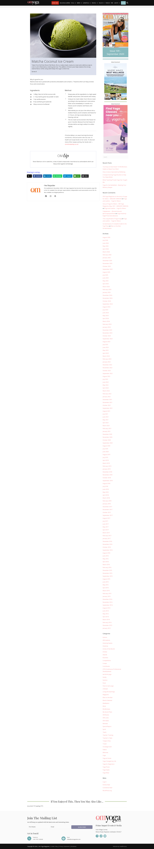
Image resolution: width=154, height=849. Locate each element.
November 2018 (107, 475)
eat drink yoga (107, 674)
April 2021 (106, 423)
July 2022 (105, 379)
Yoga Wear (106, 773)
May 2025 (105, 281)
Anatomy (105, 646)
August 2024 (106, 307)
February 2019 (107, 466)
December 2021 (107, 399)
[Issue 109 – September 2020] (115, 30)
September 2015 (108, 576)
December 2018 (107, 472)
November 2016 (107, 544)
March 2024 (106, 321)
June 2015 (106, 582)
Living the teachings (109, 692)
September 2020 (108, 443)
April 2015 (106, 588)
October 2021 (107, 405)
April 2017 (106, 530)
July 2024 (105, 310)
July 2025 (105, 275)
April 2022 (106, 388)
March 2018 (106, 498)
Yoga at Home (107, 758)
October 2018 (107, 478)
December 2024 (107, 295)
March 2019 (106, 463)
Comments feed (107, 788)
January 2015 (107, 596)
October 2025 (107, 266)
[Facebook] (46, 196)
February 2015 (107, 593)
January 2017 (107, 538)
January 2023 (107, 362)
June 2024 (106, 313)
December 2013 (107, 625)
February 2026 (107, 255)
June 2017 (106, 524)
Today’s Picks (107, 741)
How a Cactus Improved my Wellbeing (114, 172)
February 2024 (107, 324)
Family (104, 677)
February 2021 (107, 428)
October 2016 (107, 547)
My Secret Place (107, 712)
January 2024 (107, 327)
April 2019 (106, 460)
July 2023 (105, 344)
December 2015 (107, 570)
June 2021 (106, 417)
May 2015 (105, 585)
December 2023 (107, 330)
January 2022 (107, 397)
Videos (105, 749)
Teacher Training (108, 735)
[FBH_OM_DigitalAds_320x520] (115, 81)
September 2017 (108, 515)
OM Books (106, 715)
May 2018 (105, 492)
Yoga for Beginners (108, 764)
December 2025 (107, 260)
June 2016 (106, 556)
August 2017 (106, 518)
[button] (81, 827)
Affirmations (106, 640)
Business (105, 657)
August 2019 (106, 454)
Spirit (104, 729)
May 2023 (105, 350)
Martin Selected (107, 700)
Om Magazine (49, 185)
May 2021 (105, 420)
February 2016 (107, 567)
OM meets (106, 721)
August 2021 (106, 411)
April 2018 (106, 495)
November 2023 (107, 333)
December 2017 (107, 507)
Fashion (105, 680)
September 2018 (108, 480)
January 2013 (107, 628)
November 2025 (107, 263)
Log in (104, 782)
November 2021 (107, 402)
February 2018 (107, 501)
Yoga (104, 755)
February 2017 (107, 535)
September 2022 (108, 373)
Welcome (105, 752)
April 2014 (106, 617)
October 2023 (107, 336)
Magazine (106, 694)
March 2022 (106, 391)
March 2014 (106, 619)
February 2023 (107, 359)
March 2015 (106, 590)
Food (104, 683)
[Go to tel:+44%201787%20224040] (42, 838)
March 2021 (106, 425)
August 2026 (106, 237)
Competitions (107, 660)
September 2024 (108, 304)
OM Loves (106, 718)
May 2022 (105, 385)
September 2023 (108, 339)
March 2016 (106, 564)
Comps (105, 663)
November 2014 (107, 602)
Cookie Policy (54, 846)
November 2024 (107, 298)
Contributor (106, 666)
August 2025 (106, 272)
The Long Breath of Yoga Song (112, 219)
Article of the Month (109, 649)
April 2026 (106, 249)
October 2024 (107, 301)
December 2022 (107, 365)
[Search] (127, 3)
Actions (105, 637)
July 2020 (105, 449)
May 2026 (105, 246)
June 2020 (106, 452)
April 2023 (106, 353)
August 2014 (106, 608)
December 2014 (107, 599)
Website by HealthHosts (120, 846)
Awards (105, 655)
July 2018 (105, 486)
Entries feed (106, 785)
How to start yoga (108, 686)
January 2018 (107, 504)
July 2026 (105, 240)
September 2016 (108, 550)
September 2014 (108, 605)
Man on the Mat (107, 697)
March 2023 (106, 356)
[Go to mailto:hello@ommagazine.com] (77, 838)
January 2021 (107, 431)
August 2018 (106, 483)
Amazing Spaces (107, 643)
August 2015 (106, 579)
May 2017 (105, 527)
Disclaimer (74, 846)
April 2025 (106, 284)
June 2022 (106, 382)
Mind (104, 706)
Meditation (106, 703)
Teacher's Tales (107, 738)
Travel (105, 744)
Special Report (107, 726)
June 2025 (106, 278)
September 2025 (108, 269)
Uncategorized (107, 747)
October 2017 (107, 512)
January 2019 (107, 469)
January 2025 (107, 292)
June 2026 (106, 243)
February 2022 (107, 394)
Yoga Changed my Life (109, 761)
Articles (105, 652)
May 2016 (105, 559)
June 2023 (106, 347)
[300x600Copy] (115, 129)
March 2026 (106, 252)
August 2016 (106, 553)
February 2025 (107, 289)
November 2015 (107, 573)
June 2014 (106, 611)
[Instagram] (50, 196)
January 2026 (107, 258)
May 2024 (105, 315)
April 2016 (106, 562)
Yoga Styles (106, 770)
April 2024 (106, 318)
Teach (104, 732)
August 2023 (106, 342)
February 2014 (107, 622)
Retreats (105, 723)
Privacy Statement (64, 846)
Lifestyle (105, 689)
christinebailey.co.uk (71, 144)
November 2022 (107, 368)
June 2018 (106, 489)
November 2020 (107, 437)
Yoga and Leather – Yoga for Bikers (115, 208)
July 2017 (105, 521)
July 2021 (105, 414)
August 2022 (106, 376)
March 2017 (106, 533)
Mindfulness (106, 709)
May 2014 (105, 614)
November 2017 (107, 509)
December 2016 (107, 541)
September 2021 (108, 408)
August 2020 (106, 446)
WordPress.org (107, 790)
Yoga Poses (106, 767)
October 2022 (107, 370)
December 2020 (107, 434)
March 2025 (106, 287)
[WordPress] (55, 196)
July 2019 (105, 457)
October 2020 (107, 440)
